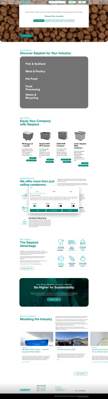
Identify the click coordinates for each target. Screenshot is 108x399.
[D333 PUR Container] (63, 136)
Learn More (26, 36)
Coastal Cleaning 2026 (66, 349)
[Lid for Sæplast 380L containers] (80, 136)
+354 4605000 (43, 386)
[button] (64, 2)
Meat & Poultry (35, 71)
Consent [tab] (37, 191)
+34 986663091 (42, 389)
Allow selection (54, 210)
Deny (38, 210)
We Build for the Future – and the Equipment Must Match (35, 350)
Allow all (70, 210)
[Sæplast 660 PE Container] (45, 136)
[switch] (47, 206)
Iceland (55, 20)
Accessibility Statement (60, 389)
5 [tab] (88, 40)
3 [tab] (85, 40)
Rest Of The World (67, 20)
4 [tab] (87, 40)
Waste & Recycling (32, 96)
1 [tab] (81, 40)
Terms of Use (58, 386)
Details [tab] (54, 191)
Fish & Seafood (35, 64)
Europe (48, 20)
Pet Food (31, 79)
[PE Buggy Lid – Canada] (28, 136)
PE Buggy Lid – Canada (27, 144)
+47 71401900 (43, 390)
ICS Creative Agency (85, 397)
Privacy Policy (58, 388)
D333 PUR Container (61, 144)
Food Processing (33, 88)
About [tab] (71, 191)
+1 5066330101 (43, 388)
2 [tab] (83, 40)
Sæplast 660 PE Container (44, 144)
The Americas (39, 20)
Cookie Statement (59, 390)
